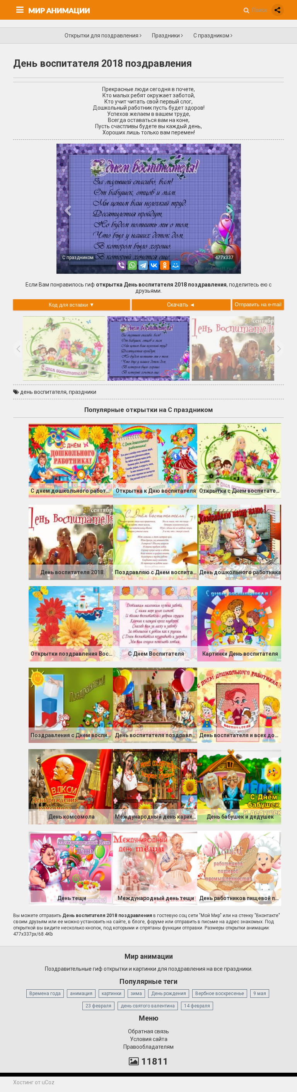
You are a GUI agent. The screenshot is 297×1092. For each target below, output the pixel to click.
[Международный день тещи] (155, 868)
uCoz (48, 1082)
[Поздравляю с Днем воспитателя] (155, 542)
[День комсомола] (71, 786)
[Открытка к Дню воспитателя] (155, 460)
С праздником (211, 35)
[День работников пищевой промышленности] (239, 868)
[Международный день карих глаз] (155, 786)
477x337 (224, 257)
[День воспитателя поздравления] (155, 705)
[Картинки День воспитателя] (239, 623)
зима (136, 993)
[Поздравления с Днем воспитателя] (71, 705)
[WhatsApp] (132, 265)
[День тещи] (71, 868)
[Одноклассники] (164, 265)
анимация (81, 993)
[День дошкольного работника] (239, 542)
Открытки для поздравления (102, 35)
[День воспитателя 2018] (71, 542)
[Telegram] (143, 265)
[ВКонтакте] (154, 265)
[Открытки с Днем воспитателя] (239, 460)
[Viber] (121, 265)
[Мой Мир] (175, 265)
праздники (82, 392)
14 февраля (197, 1006)
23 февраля (98, 1006)
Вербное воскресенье (219, 993)
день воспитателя (43, 392)
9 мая (259, 993)
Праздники (166, 35)
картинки (111, 993)
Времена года (45, 993)
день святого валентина (148, 1006)
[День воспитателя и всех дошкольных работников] (239, 705)
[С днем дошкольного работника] (71, 460)
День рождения (168, 993)
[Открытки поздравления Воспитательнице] (71, 623)
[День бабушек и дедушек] (239, 786)
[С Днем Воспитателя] (155, 623)
